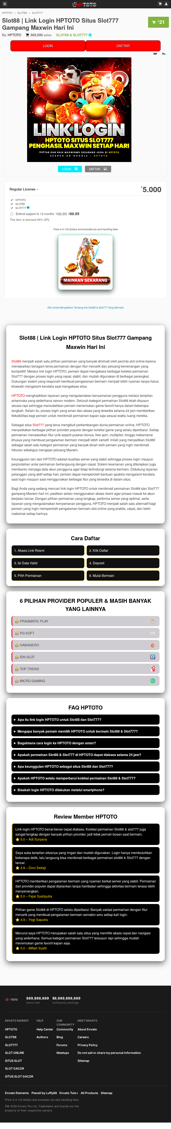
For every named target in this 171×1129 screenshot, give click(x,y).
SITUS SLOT (13, 1060)
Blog (60, 1037)
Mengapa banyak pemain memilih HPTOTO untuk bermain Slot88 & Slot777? (78, 731)
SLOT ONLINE (14, 1052)
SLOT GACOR (14, 1068)
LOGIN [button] (66, 169)
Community (65, 1029)
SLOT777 (37, 12)
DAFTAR (123, 45)
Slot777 (38, 424)
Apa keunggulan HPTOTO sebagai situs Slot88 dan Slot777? (65, 766)
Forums (62, 1045)
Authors (42, 1037)
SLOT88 (22, 12)
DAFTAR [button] (94, 169)
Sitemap (83, 1060)
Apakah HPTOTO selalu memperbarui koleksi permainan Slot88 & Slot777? (77, 778)
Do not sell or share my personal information (109, 1052)
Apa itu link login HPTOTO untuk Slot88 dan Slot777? (59, 719)
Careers (83, 1037)
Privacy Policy (88, 1045)
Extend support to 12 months (47, 214)
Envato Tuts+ (68, 1093)
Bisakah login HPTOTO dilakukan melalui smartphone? (61, 789)
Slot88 (16, 361)
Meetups (63, 1052)
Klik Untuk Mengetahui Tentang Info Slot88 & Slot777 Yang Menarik (86, 307)
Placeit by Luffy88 (44, 1093)
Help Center (44, 1029)
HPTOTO (7, 12)
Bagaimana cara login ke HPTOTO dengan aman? (57, 743)
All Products (89, 1093)
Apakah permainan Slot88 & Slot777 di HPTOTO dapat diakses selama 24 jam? (79, 754)
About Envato (87, 1029)
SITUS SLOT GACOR (19, 1076)
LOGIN (48, 45)
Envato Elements (17, 1093)
